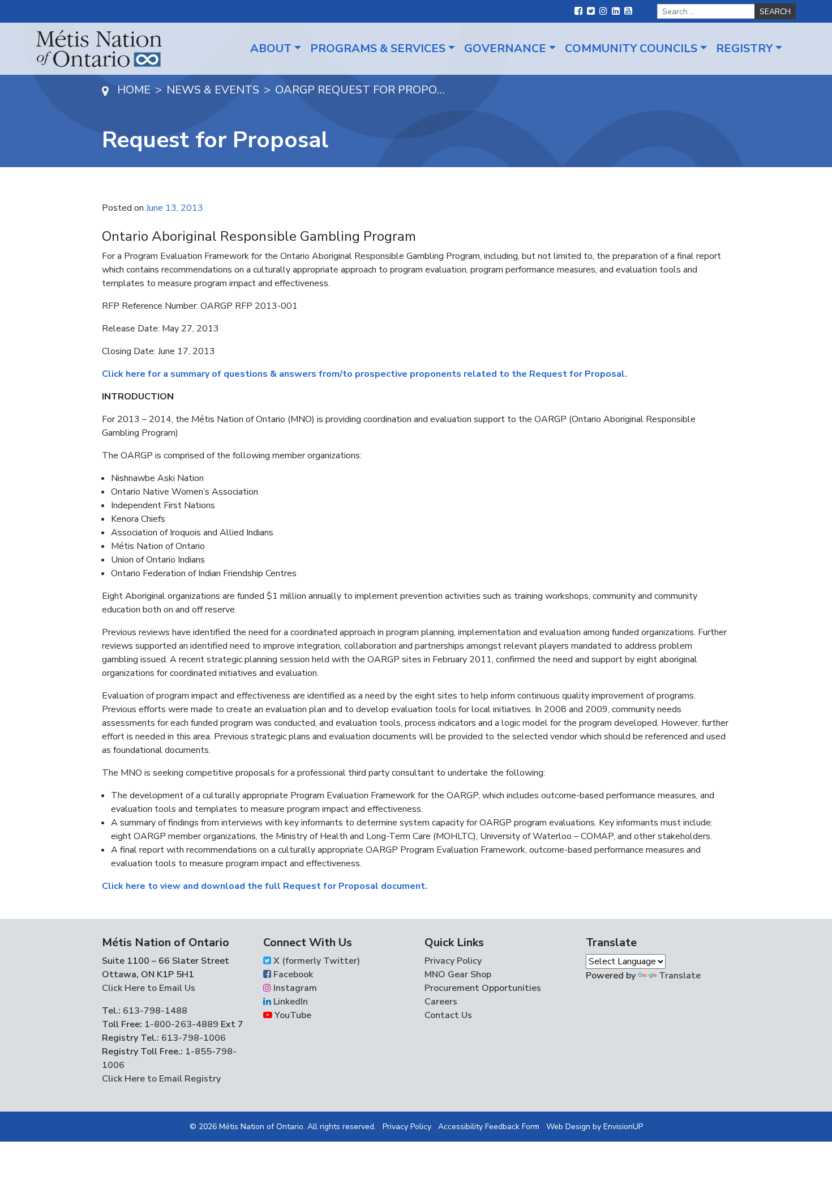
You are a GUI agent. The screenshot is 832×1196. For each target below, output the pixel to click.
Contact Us (448, 1015)
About (270, 48)
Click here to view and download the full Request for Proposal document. (264, 886)
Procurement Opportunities (482, 988)
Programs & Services (377, 48)
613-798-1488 (155, 1011)
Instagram (294, 988)
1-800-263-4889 (181, 1024)
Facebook (292, 974)
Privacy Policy (453, 961)
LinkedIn (289, 1001)
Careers (440, 1001)
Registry (744, 48)
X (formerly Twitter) (315, 961)
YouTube (291, 1015)
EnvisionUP (623, 1126)
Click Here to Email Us (148, 988)
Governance (505, 48)
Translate (680, 975)
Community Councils (631, 48)
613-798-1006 (192, 1038)
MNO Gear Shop (457, 974)
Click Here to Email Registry (161, 1078)
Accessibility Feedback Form (488, 1126)
